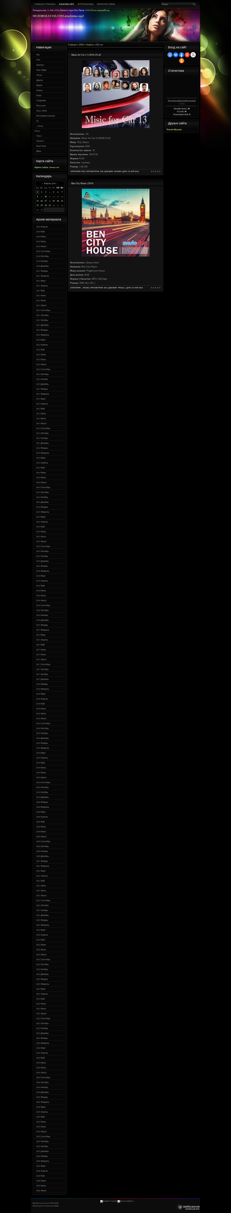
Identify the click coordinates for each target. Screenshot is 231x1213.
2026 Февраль (42, 1161)
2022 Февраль (42, 925)
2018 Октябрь (42, 728)
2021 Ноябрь (42, 910)
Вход (106, 10)
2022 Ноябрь (42, 969)
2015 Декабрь (42, 561)
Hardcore (40, 140)
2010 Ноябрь (42, 261)
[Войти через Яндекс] (187, 54)
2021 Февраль (42, 866)
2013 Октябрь (42, 433)
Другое (39, 80)
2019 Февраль (42, 747)
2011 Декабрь (42, 325)
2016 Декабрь (42, 620)
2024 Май (40, 1057)
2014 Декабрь (42, 502)
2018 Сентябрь (43, 723)
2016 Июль (41, 595)
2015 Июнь (41, 531)
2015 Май (40, 526)
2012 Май (40, 349)
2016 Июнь (41, 590)
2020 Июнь (41, 826)
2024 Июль (41, 1067)
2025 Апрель (42, 1111)
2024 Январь (42, 1038)
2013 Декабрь (42, 443)
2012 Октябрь (42, 374)
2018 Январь (42, 684)
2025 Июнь (41, 1121)
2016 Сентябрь (43, 605)
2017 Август (41, 659)
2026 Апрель (42, 1170)
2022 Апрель (42, 934)
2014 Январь (42, 448)
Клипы (39, 90)
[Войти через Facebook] (181, 54)
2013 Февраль (42, 393)
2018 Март (41, 693)
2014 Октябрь (42, 492)
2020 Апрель (42, 816)
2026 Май (40, 1175)
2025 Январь (42, 1097)
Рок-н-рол (41, 105)
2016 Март (41, 575)
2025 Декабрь (42, 1151)
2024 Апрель (42, 1052)
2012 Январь (42, 329)
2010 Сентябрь (43, 251)
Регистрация (97, 10)
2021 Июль (41, 890)
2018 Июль (41, 713)
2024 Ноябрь (42, 1087)
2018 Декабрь (42, 738)
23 (42, 205)
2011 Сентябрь (43, 310)
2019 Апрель (42, 757)
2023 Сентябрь (43, 1018)
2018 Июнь (41, 708)
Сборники (41, 100)
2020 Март (41, 811)
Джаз (38, 151)
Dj (37, 120)
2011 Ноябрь (42, 320)
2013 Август (41, 423)
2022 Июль (41, 949)
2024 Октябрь (42, 1082)
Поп (38, 59)
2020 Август (41, 836)
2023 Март (41, 988)
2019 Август (41, 777)
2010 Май (40, 231)
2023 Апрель (42, 993)
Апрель (90, 44)
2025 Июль (41, 1126)
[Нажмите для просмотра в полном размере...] (115, 127)
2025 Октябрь (42, 1141)
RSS (88, 10)
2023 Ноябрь (42, 1028)
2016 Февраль (42, 570)
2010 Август (41, 246)
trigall (121, 288)
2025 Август (41, 1131)
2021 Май (40, 880)
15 (38, 200)
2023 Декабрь (42, 1033)
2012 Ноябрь (42, 379)
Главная (72, 44)
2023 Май (40, 998)
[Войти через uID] (169, 54)
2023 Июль (41, 1008)
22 (38, 205)
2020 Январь (42, 802)
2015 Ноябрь (42, 556)
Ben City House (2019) (82, 183)
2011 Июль (41, 300)
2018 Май (40, 703)
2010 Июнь (41, 236)
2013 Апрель (42, 403)
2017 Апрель (42, 639)
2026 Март (41, 1166)
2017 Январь (42, 625)
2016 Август (41, 600)
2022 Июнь (41, 944)
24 (46, 205)
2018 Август (41, 718)
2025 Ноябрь (42, 1146)
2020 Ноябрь (42, 851)
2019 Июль (41, 772)
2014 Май (40, 467)
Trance (39, 135)
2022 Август (41, 954)
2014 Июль (41, 477)
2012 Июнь (41, 354)
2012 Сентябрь (43, 369)
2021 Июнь (41, 885)
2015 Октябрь (42, 551)
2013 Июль (41, 418)
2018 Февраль (42, 688)
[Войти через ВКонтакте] (175, 54)
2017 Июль (41, 654)
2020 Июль (41, 831)
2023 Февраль (42, 984)
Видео (39, 85)
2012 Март (41, 339)
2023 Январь (42, 979)
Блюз (38, 95)
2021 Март (41, 870)
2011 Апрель (42, 285)
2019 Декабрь (42, 797)
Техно (39, 75)
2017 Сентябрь (43, 664)
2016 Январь (42, 566)
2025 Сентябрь (43, 1136)
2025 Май (40, 1116)
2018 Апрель (42, 698)
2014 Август (41, 482)
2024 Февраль (42, 1043)
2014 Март (41, 457)
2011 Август (41, 305)
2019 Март (41, 752)
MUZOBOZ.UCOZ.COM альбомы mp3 (58, 16)
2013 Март (41, 398)
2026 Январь (42, 1156)
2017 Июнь (41, 649)
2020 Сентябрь (43, 841)
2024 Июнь (41, 1062)
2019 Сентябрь (43, 782)
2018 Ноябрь (42, 733)
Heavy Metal (41, 110)
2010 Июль (41, 241)
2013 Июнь (41, 413)
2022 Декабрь (42, 974)
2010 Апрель (42, 226)
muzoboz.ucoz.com (188, 1207)
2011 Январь (42, 270)
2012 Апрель (42, 344)
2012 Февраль (42, 334)
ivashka (117, 171)
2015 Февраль (42, 511)
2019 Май (40, 762)
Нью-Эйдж (41, 70)
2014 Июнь (41, 472)
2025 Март (41, 1106)
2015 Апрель (42, 521)
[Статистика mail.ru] (126, 1201)
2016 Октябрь (42, 610)
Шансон (40, 64)
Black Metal (41, 145)
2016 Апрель (42, 580)
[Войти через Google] (193, 54)
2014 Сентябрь (43, 487)
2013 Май (40, 408)
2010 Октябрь (42, 256)
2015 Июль (41, 536)
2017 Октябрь (42, 669)
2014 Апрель (42, 462)
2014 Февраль (42, 452)
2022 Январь (42, 920)
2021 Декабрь (42, 915)
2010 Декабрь (42, 266)
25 (50, 205)
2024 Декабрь (42, 1092)
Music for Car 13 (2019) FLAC (86, 54)
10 (46, 196)
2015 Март (41, 516)
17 (46, 200)
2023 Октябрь (42, 1023)
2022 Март (41, 929)
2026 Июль (41, 1185)
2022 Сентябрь (43, 959)
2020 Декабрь (42, 856)
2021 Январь (42, 861)
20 (58, 200)
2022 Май (40, 939)
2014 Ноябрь (42, 497)
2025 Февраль (42, 1102)
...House (39, 125)
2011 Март (41, 280)
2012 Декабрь (42, 384)
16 (42, 200)
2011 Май (40, 290)
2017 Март (41, 634)
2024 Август (41, 1072)
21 (62, 200)
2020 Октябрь (42, 846)
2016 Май (40, 585)
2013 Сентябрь (43, 428)
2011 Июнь (41, 295)
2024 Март (41, 1047)
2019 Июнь (41, 767)
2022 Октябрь (42, 964)
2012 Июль (41, 359)
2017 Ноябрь (42, 674)
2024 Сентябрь (43, 1077)
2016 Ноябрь (42, 615)
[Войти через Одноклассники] (181, 60)
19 (54, 200)
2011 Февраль (42, 275)
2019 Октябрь (42, 787)
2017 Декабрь (42, 679)
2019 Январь (42, 743)
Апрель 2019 (50, 183)
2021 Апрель (42, 875)
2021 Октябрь (42, 905)
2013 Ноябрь (42, 438)
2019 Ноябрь (42, 792)
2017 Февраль (42, 629)
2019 (81, 44)
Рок (38, 54)
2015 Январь (42, 507)
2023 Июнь (41, 1003)
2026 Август (41, 1190)
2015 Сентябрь (43, 546)
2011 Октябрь (42, 315)
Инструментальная (45, 115)
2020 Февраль (42, 807)
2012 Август (41, 364)
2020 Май (40, 821)
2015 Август (41, 541)
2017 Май (40, 644)
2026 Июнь (41, 1180)
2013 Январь (42, 388)
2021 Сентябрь (43, 900)
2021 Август (41, 895)
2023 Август (41, 1013)
